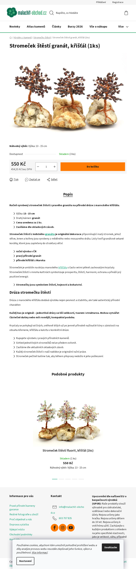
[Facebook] (54, 528)
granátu (50, 234)
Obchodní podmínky (20, 534)
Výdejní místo (17, 529)
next (124, 435)
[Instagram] (63, 528)
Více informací (39, 552)
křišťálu (62, 267)
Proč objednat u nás (20, 519)
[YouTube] (71, 528)
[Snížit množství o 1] (37, 167)
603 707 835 (65, 518)
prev (12, 435)
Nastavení (25, 561)
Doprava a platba (19, 524)
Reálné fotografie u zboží (23, 514)
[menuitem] (14, 26)
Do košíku (93, 166)
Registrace (117, 2)
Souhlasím (110, 547)
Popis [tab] (68, 194)
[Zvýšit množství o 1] (54, 167)
